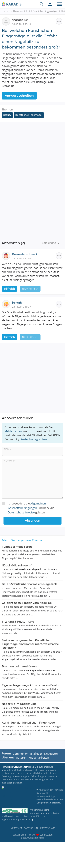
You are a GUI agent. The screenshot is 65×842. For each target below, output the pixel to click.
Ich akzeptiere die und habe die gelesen (31, 508)
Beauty (7, 115)
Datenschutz (31, 828)
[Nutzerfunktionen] (50, 4)
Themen (17, 11)
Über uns (8, 757)
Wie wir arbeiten (38, 757)
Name (7, 448)
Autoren (21, 757)
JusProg (29, 819)
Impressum (16, 828)
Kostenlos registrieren (34, 439)
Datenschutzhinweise (21, 512)
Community (20, 753)
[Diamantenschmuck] (7, 255)
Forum (5, 11)
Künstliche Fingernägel (44, 11)
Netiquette (51, 753)
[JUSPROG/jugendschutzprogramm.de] (15, 810)
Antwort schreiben (19, 96)
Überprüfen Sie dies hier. (48, 802)
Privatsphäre (47, 828)
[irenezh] (7, 304)
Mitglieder (36, 753)
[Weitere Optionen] (59, 21)
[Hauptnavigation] (59, 4)
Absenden (32, 520)
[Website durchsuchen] (42, 4)
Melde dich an (13, 431)
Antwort (10, 460)
